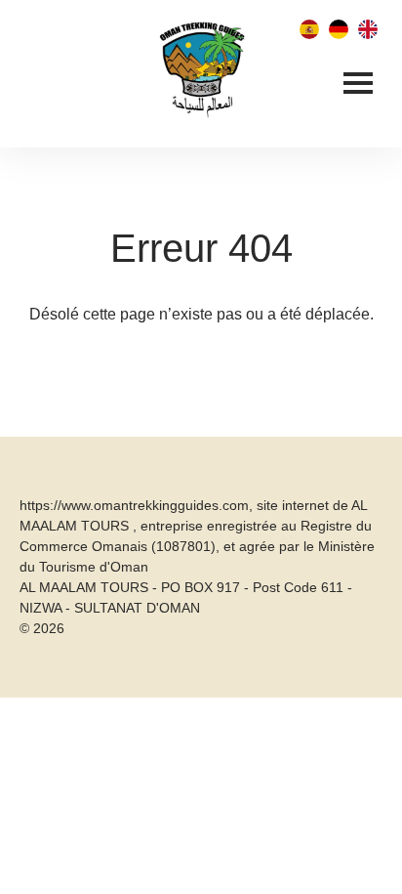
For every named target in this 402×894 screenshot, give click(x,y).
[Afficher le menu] (358, 85)
